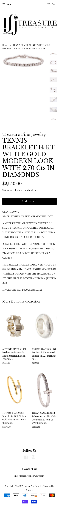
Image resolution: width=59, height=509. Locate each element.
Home (5, 45)
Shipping (7, 189)
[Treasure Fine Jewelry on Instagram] (33, 457)
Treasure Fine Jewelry (32, 486)
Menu (9, 4)
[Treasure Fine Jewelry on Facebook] (26, 457)
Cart (54, 4)
